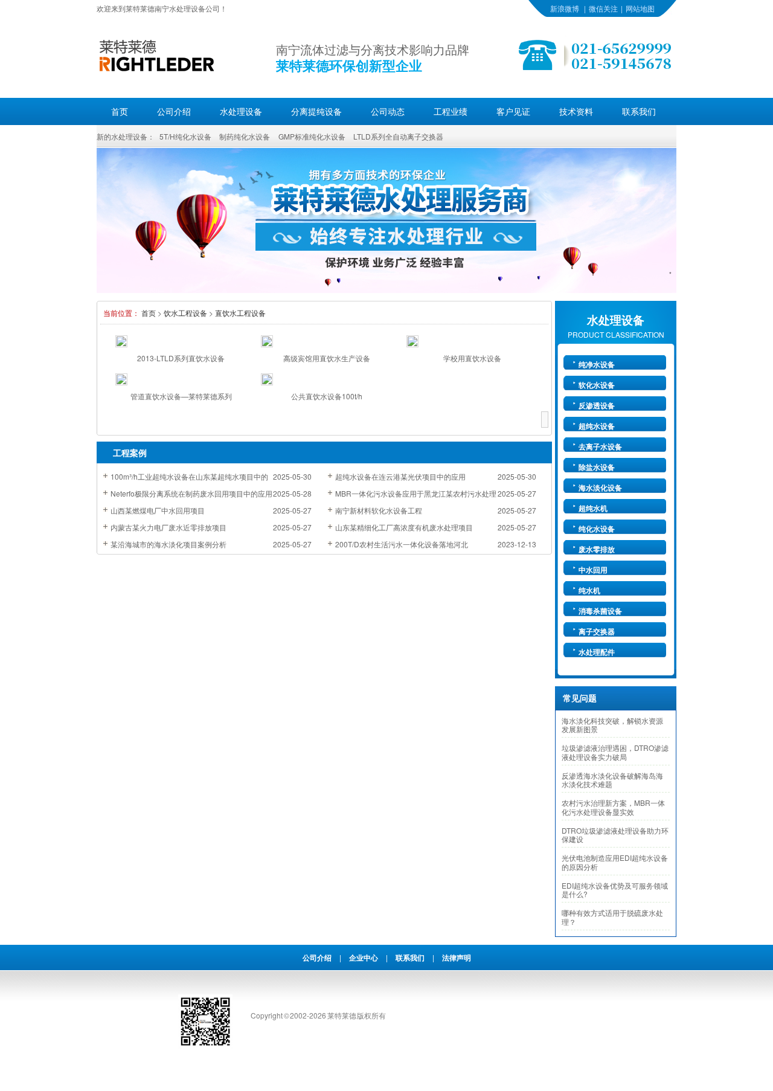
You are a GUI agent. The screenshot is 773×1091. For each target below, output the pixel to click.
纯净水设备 (597, 364)
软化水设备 (597, 384)
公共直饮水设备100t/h (326, 396)
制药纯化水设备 (244, 136)
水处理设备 (241, 111)
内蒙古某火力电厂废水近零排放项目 (168, 527)
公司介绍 (174, 111)
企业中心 (363, 957)
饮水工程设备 (185, 312)
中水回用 (593, 569)
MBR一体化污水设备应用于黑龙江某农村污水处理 (415, 493)
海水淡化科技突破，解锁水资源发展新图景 (612, 725)
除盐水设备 (597, 467)
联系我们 (639, 111)
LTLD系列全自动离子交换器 (398, 136)
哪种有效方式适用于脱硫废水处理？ (612, 917)
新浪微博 (564, 8)
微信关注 (603, 8)
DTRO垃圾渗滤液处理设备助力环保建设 (615, 835)
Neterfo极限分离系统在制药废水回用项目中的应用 (191, 493)
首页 (119, 111)
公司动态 (388, 111)
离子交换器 (597, 631)
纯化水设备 (597, 528)
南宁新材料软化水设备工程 (378, 510)
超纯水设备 (597, 425)
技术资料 (576, 111)
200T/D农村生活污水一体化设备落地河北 (401, 544)
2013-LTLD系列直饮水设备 (181, 358)
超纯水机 (593, 508)
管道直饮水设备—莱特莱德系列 (181, 396)
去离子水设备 (600, 446)
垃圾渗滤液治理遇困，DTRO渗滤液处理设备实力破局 (615, 752)
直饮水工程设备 (240, 312)
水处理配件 (597, 651)
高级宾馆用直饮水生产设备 (326, 358)
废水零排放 (597, 549)
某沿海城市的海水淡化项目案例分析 (168, 544)
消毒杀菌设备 (600, 610)
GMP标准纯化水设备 (311, 136)
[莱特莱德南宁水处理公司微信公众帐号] (205, 1045)
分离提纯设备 (316, 111)
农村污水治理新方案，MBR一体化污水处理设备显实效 (613, 807)
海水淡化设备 (600, 487)
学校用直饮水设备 (472, 358)
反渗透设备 (597, 405)
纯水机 (589, 590)
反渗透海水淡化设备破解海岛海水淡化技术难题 (612, 780)
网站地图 (640, 8)
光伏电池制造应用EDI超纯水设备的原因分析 (615, 862)
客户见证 (513, 111)
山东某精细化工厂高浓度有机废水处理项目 (404, 527)
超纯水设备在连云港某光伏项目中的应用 (400, 476)
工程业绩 (450, 111)
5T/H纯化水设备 (185, 136)
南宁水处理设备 (180, 8)
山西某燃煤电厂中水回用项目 (158, 510)
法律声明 (456, 957)
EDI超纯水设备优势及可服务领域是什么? (615, 890)
